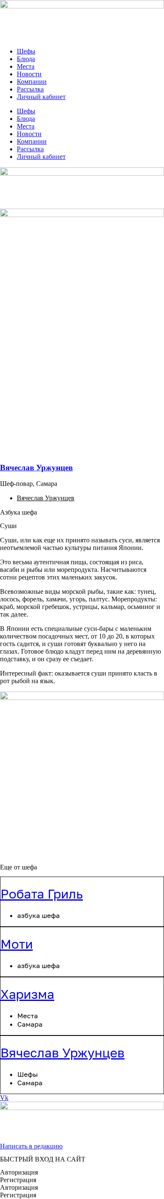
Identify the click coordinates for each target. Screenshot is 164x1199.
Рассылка (30, 89)
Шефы (26, 51)
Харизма (27, 994)
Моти (16, 944)
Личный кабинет (41, 96)
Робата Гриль (41, 893)
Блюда (26, 58)
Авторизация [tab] (19, 1172)
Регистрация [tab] (18, 1179)
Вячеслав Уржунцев (36, 467)
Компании (32, 81)
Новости (29, 74)
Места (25, 66)
